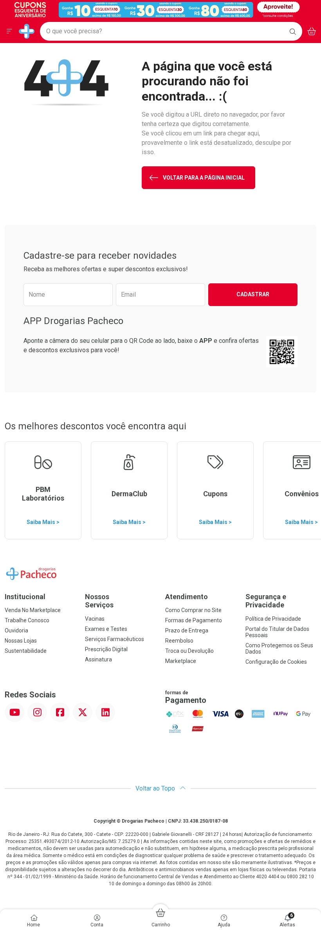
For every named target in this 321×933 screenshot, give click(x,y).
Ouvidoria (16, 630)
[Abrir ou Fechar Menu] (9, 31)
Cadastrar (252, 294)
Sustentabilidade (26, 651)
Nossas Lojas (21, 641)
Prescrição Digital (106, 649)
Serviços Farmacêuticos (114, 639)
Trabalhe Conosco (27, 620)
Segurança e (265, 601)
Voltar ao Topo (156, 788)
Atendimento (186, 597)
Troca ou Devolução (189, 651)
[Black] (155, 9)
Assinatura (98, 659)
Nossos (99, 601)
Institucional (25, 597)
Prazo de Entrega (186, 630)
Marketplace (180, 661)
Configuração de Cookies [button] (276, 662)
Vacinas (95, 619)
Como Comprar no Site (193, 610)
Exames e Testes (106, 629)
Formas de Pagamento (193, 620)
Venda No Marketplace (33, 610)
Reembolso (179, 641)
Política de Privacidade (273, 619)
